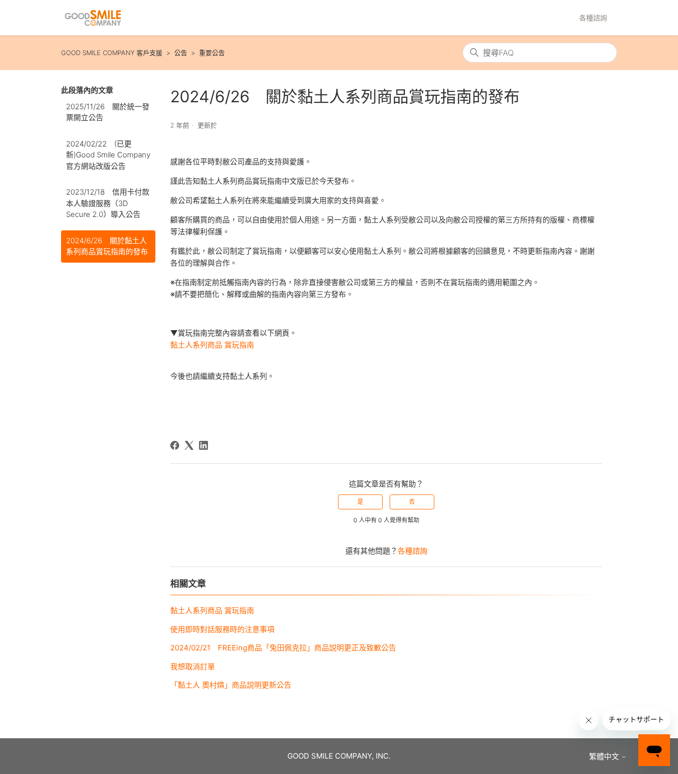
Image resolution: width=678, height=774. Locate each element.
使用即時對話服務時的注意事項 (222, 629)
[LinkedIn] (203, 445)
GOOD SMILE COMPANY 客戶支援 (111, 53)
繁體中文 (605, 756)
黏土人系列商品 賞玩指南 (212, 345)
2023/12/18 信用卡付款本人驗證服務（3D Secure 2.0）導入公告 (107, 203)
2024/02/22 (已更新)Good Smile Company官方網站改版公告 (108, 155)
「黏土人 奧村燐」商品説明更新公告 (230, 685)
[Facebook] (174, 445)
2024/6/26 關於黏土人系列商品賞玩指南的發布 (107, 246)
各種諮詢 (593, 17)
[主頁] (93, 18)
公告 (180, 53)
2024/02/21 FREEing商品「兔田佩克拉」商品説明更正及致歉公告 (283, 647)
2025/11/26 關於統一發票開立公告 (107, 112)
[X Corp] (189, 445)
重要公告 (212, 53)
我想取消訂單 (192, 666)
